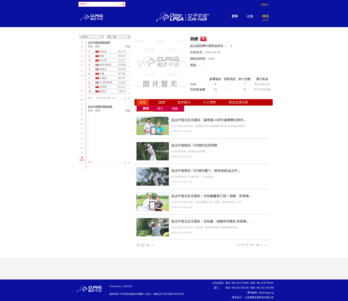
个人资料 (209, 102)
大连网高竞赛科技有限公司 (259, 297)
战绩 (161, 102)
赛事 (235, 16)
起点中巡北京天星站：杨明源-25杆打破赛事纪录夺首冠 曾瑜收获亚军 (208, 126)
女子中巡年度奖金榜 (99, 42)
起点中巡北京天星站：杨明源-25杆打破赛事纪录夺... (208, 120)
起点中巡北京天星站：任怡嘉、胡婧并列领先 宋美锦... (210, 221)
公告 (250, 16)
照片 (160, 108)
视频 (175, 108)
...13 (113, 98)
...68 (257, 244)
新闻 (146, 108)
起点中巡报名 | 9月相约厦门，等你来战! (192, 176)
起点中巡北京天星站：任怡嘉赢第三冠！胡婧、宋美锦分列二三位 (206, 202)
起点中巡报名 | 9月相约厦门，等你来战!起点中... (205, 170)
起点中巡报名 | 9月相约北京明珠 (194, 145)
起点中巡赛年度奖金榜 (100, 106)
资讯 (142, 102)
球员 (265, 16)
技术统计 (184, 102)
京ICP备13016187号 (173, 294)
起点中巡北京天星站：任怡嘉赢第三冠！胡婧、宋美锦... (211, 196)
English (264, 4)
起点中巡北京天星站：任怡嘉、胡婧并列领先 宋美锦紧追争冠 (204, 227)
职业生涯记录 (238, 102)
